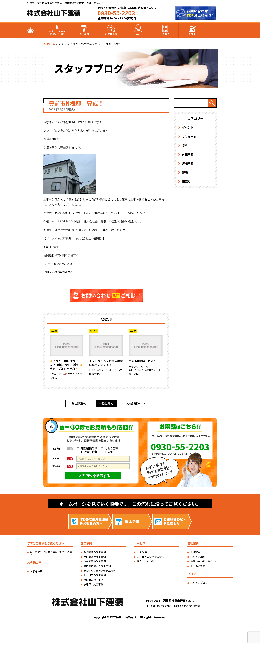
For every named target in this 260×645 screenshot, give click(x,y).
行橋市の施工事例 (93, 579)
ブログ (192, 33)
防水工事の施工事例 (94, 561)
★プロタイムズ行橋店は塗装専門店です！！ (106, 363)
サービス (138, 34)
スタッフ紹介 (197, 556)
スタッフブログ (68, 44)
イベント (187, 127)
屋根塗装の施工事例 (94, 556)
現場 (185, 172)
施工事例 (84, 33)
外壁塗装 (86, 44)
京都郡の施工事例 (93, 584)
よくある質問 (197, 566)
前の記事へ (79, 403)
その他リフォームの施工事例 (99, 570)
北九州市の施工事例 (94, 575)
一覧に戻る (106, 403)
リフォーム (189, 136)
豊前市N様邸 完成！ (142, 361)
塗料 (185, 145)
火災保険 (142, 552)
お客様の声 (111, 33)
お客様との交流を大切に (150, 556)
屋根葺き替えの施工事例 (97, 566)
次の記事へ (133, 403)
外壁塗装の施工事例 (94, 552)
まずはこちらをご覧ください (57, 33)
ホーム (51, 44)
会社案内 (165, 33)
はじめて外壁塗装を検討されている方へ (51, 553)
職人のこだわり (145, 561)
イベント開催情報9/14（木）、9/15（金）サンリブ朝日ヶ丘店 (65, 365)
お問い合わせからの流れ (204, 561)
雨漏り (186, 181)
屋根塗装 (187, 163)
